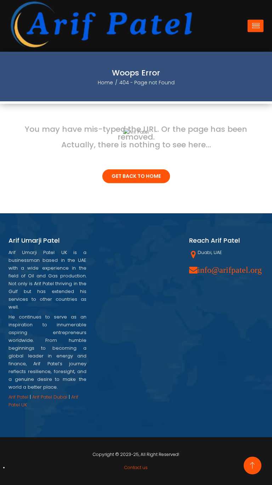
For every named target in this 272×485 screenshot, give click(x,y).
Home (105, 82)
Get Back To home (136, 176)
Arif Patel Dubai (49, 397)
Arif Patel (18, 397)
